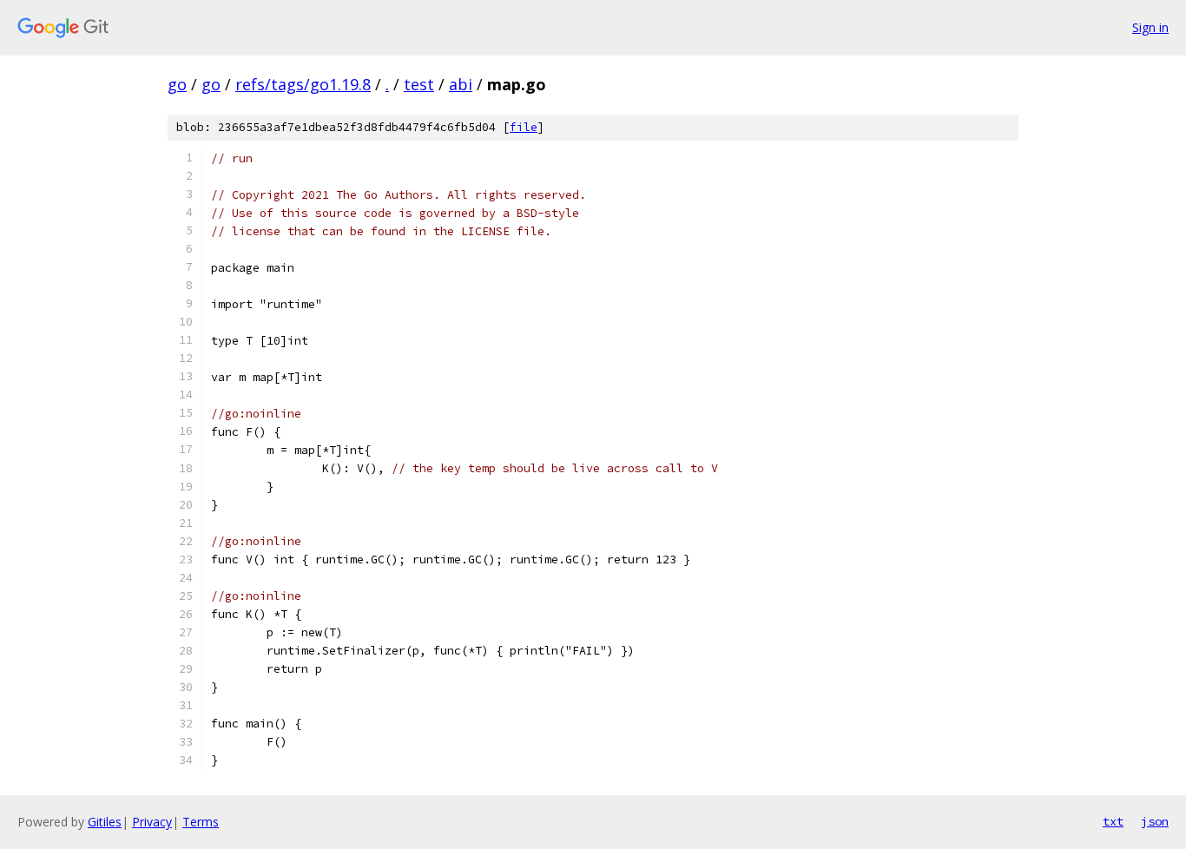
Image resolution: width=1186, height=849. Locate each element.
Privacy (152, 821)
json (1155, 821)
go (177, 84)
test (419, 84)
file (523, 127)
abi (460, 84)
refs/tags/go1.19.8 (303, 84)
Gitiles (105, 821)
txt (1113, 821)
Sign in (1150, 27)
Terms (200, 821)
